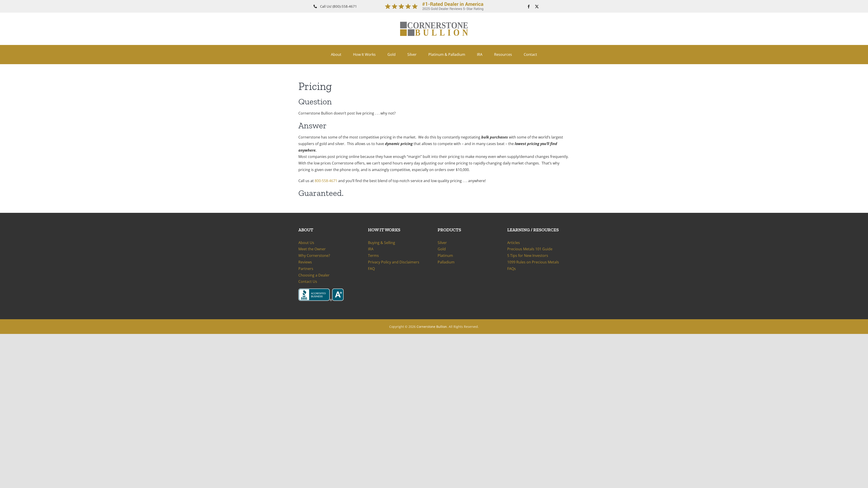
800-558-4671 (326, 180)
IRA (370, 248)
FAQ (371, 268)
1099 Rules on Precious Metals (533, 262)
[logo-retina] (434, 23)
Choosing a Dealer (314, 275)
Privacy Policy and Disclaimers (393, 262)
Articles (513, 242)
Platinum (445, 255)
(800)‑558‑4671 (345, 6)
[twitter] (537, 6)
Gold (442, 248)
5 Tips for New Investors (527, 255)
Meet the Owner (312, 248)
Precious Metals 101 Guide (529, 248)
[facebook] (529, 6)
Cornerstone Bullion (432, 326)
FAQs (511, 268)
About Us (306, 242)
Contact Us (307, 281)
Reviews (305, 262)
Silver (442, 242)
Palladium (446, 262)
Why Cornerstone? (314, 255)
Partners (305, 268)
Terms (373, 255)
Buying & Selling (381, 242)
